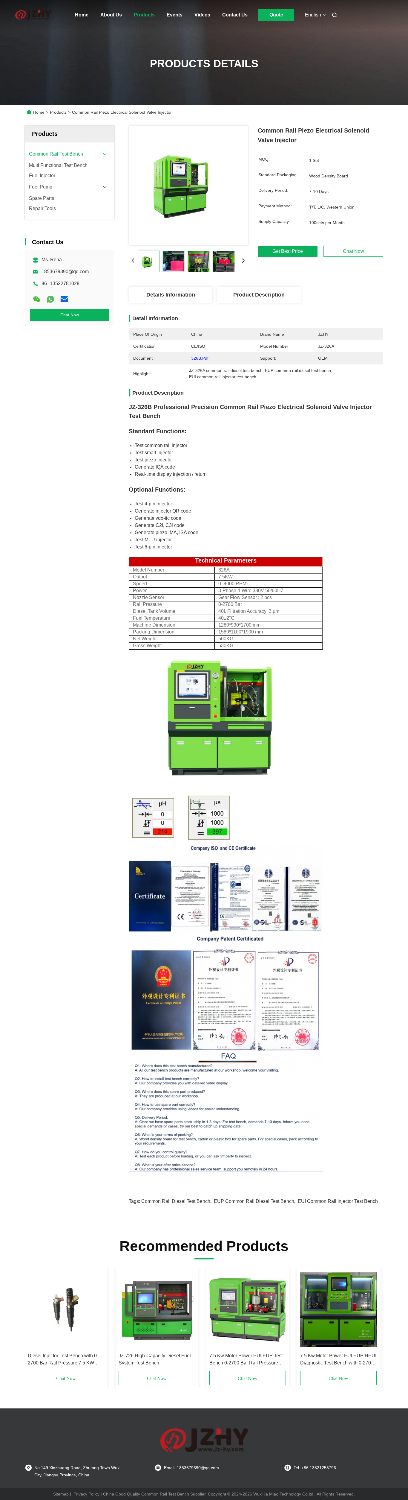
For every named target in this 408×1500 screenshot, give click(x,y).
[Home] (33, 15)
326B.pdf (199, 358)
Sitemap (61, 1494)
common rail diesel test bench (175, 1201)
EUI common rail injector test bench (338, 1201)
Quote (276, 14)
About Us (111, 14)
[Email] (64, 299)
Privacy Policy (86, 1494)
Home (81, 14)
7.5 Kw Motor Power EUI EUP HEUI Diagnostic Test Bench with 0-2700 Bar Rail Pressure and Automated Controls (338, 1360)
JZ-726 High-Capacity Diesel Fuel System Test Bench (155, 1359)
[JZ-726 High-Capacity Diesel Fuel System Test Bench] (157, 1310)
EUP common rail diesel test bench (254, 1201)
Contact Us (235, 14)
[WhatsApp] (50, 299)
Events (174, 14)
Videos (202, 14)
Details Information (170, 295)
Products (144, 14)
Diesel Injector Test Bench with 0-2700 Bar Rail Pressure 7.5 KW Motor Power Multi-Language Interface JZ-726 (63, 1360)
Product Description (259, 295)
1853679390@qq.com (65, 271)
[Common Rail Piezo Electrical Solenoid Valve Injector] (188, 185)
